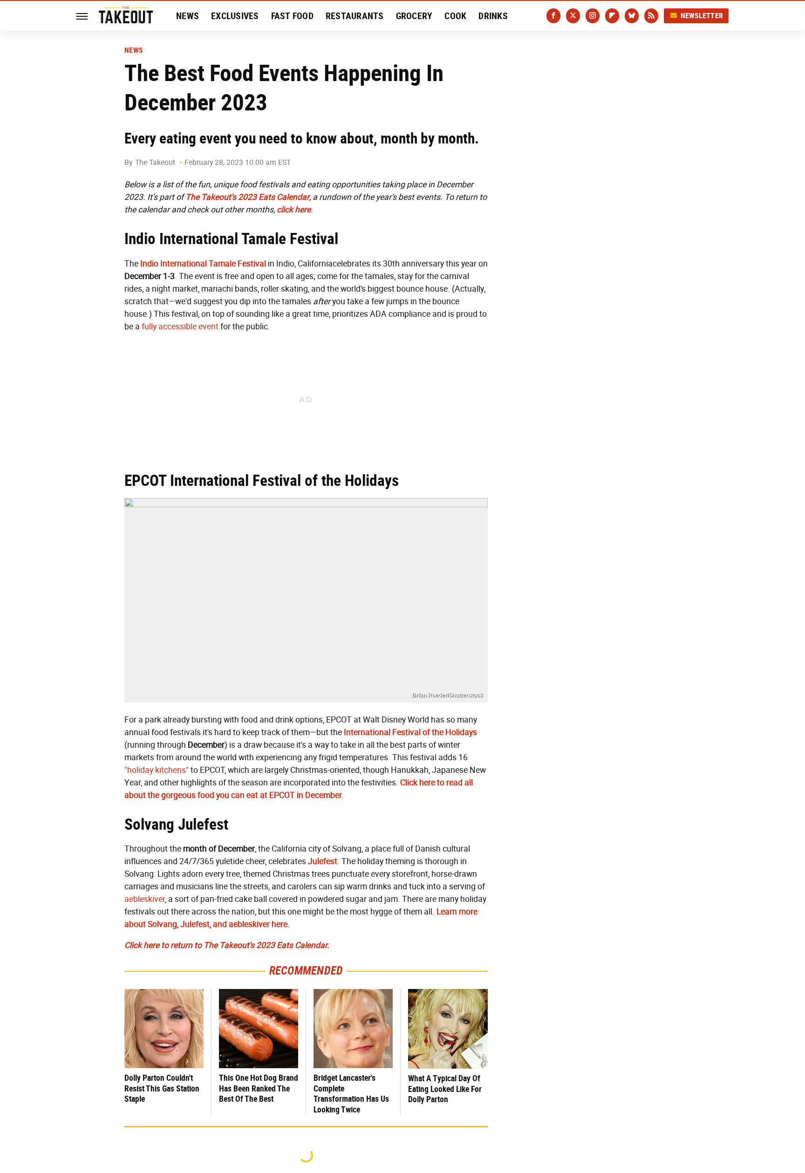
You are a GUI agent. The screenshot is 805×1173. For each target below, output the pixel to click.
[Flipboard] (612, 15)
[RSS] (651, 15)
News (187, 15)
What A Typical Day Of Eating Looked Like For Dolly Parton (445, 1088)
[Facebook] (553, 15)
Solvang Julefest (176, 824)
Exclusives (235, 15)
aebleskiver (144, 899)
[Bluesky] (632, 15)
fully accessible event (180, 326)
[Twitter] (573, 15)
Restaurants (355, 15)
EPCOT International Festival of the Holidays (261, 480)
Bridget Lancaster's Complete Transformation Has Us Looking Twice (351, 1093)
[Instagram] (593, 15)
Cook (455, 15)
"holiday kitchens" (156, 770)
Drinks (493, 15)
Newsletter (702, 15)
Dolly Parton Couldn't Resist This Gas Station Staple (161, 1088)
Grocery (414, 15)
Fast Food (292, 15)
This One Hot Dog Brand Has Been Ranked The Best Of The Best (258, 1088)
